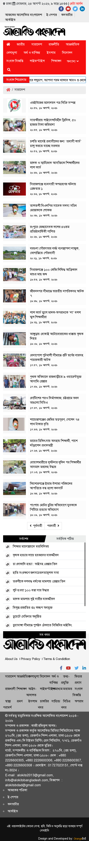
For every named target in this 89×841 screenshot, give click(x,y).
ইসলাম (51, 52)
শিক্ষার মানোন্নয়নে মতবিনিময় (31, 546)
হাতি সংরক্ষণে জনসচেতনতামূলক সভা (36, 572)
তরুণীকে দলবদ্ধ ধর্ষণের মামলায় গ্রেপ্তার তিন (39, 581)
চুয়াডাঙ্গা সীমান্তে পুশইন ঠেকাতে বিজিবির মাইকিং (42, 625)
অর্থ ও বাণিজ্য (32, 52)
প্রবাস (78, 682)
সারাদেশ (36, 44)
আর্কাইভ (10, 20)
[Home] (8, 44)
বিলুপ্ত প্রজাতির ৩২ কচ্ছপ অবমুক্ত (32, 607)
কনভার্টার (66, 15)
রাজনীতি (54, 44)
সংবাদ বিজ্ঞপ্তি (14, 61)
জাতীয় (21, 44)
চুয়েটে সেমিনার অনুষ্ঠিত (27, 616)
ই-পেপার (51, 15)
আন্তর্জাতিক (72, 44)
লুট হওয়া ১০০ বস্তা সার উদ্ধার (31, 590)
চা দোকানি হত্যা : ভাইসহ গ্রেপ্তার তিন (35, 564)
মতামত (67, 689)
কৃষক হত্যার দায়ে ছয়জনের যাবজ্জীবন (36, 555)
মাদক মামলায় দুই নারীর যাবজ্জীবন (34, 599)
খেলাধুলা (11, 52)
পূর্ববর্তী (37, 526)
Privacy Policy (30, 659)
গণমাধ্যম (57, 689)
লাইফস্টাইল (37, 61)
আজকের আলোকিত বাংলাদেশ (23, 15)
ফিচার (78, 676)
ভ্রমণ (19, 701)
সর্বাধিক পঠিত (65, 539)
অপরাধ (79, 701)
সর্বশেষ (23, 539)
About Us (11, 659)
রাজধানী (10, 689)
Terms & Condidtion (56, 659)
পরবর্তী (51, 526)
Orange (80, 838)
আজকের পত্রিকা (17, 790)
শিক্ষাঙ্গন (56, 61)
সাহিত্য (56, 701)
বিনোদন (67, 52)
